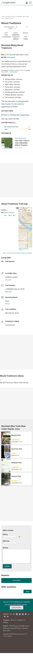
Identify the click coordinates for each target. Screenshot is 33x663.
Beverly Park (16, 435)
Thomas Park (16, 476)
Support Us (21, 620)
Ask (27, 591)
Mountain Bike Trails (10, 16)
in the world (11, 57)
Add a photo (20, 27)
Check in (18, 28)
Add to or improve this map (9, 253)
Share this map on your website (24, 253)
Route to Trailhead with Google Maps (16, 115)
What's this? (8, 292)
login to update (9, 316)
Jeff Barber (12, 70)
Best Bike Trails (24, 626)
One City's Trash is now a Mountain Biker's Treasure (22, 143)
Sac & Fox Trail (16, 449)
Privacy (10, 636)
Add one (7, 304)
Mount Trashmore (10, 18)
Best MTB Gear (16, 628)
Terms (5, 636)
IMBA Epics (6, 628)
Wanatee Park (16, 463)
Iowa (24, 16)
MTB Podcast (13, 626)
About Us (13, 620)
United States (18, 16)
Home (2, 16)
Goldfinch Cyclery (11, 277)
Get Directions (9, 27)
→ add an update (12, 72)
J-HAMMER (9, 289)
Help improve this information (11, 104)
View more (8, 280)
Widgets (5, 622)
